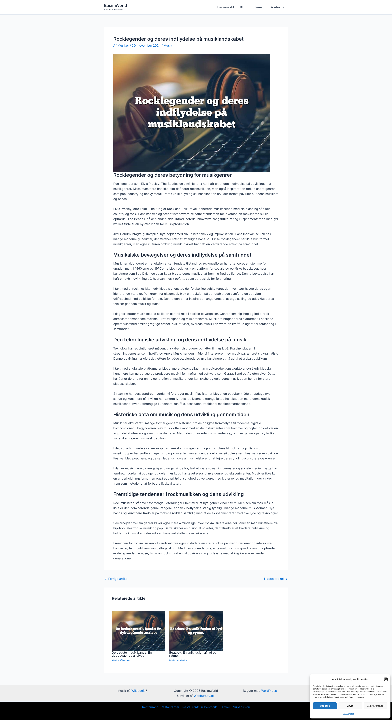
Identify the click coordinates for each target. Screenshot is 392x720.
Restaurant (150, 707)
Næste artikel (276, 578)
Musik (168, 45)
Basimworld (225, 7)
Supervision (241, 707)
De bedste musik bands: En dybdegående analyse (132, 654)
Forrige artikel (116, 578)
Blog (243, 7)
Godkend (325, 705)
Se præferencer (375, 705)
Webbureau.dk (204, 696)
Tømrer (225, 707)
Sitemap (258, 7)
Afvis (350, 705)
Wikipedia (138, 691)
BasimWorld (115, 5)
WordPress (269, 691)
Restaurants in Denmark (199, 707)
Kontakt (275, 7)
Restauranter (170, 707)
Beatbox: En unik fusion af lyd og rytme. (193, 654)
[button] (385, 679)
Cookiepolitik (348, 713)
